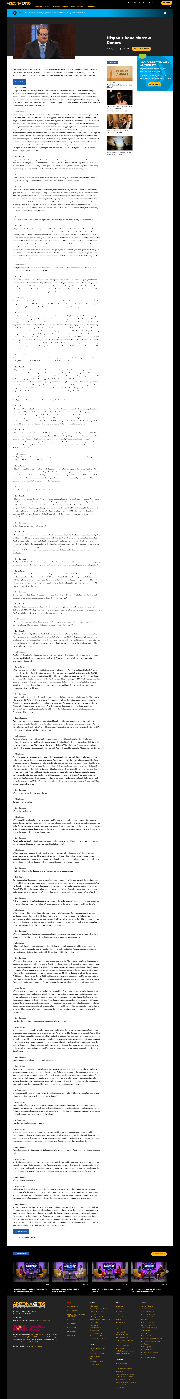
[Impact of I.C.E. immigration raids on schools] (110, 1263)
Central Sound (94, 1351)
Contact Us (144, 1333)
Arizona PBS (32, 1337)
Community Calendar (147, 1317)
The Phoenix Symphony (97, 1353)
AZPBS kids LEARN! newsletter (124, 1340)
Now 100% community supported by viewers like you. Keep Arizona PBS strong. (56, 13)
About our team (120, 1387)
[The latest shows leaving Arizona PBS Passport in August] (119, 137)
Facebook (72, 1324)
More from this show (141, 49)
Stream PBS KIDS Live (122, 1335)
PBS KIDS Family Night (122, 1337)
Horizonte (119, 1311)
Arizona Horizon (120, 1309)
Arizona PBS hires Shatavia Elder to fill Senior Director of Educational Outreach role (119, 109)
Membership (145, 1344)
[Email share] (129, 49)
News (118, 1303)
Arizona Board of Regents (33, 1346)
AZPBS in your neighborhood (124, 1369)
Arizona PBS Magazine (147, 1311)
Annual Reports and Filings (149, 1328)
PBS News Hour (120, 1322)
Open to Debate (120, 1317)
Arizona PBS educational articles (125, 1374)
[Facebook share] (121, 49)
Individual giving (146, 1347)
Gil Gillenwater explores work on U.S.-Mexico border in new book (146, 1290)
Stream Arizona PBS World (98, 1338)
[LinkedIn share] (125, 49)
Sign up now (154, 84)
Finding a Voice (94, 1364)
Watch (92, 1303)
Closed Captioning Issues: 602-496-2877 (76, 1315)
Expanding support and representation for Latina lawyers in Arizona (30, 1290)
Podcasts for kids (120, 1348)
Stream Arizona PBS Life (97, 1336)
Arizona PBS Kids (120, 1332)
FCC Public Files (72, 1307)
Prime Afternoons (95, 1330)
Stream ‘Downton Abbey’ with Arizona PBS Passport (117, 132)
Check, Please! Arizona (96, 1311)
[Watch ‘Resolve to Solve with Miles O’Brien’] (119, 67)
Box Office (144, 1320)
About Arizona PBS (146, 1309)
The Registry (119, 1371)
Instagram (72, 1328)
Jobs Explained (94, 1325)
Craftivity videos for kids (122, 1345)
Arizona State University (37, 1334)
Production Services (147, 1322)
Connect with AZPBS (147, 1306)
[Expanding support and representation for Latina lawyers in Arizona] (31, 1263)
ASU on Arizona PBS (96, 1333)
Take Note (93, 1359)
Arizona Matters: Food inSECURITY (100, 1320)
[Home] (19, 4)
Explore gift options (147, 1336)
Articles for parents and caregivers (126, 1351)
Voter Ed (118, 1320)
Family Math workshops (122, 1354)
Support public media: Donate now (151, 1338)
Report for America (121, 1385)
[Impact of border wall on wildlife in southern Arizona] (70, 1263)
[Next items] (167, 1271)
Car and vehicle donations (148, 1357)
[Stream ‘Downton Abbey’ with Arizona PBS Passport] (119, 115)
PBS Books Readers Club (148, 1325)
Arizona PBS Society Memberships (151, 1341)
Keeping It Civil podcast (96, 1362)
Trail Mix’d (93, 1314)
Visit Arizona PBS (146, 1330)
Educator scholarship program (124, 1379)
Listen (92, 1345)
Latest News (119, 1306)
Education (119, 1360)
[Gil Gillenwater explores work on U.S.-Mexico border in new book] (149, 1263)
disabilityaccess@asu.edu (41, 1320)
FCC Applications (73, 1311)
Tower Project (145, 1355)
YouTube (72, 1331)
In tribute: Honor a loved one (149, 1352)
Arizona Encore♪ (95, 1356)
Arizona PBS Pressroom (148, 1314)
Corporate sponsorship (148, 1349)
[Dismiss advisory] (165, 13)
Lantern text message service (124, 1343)
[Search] (170, 6)
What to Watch (94, 1306)
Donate (72, 1303)
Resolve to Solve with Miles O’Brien (100, 1309)
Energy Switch (94, 1322)
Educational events (121, 1366)
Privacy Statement (73, 1320)
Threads (72, 1335)
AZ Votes (118, 1314)
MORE (158, 1254)
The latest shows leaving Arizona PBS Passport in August (119, 153)
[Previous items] (12, 1271)
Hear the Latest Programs (97, 1348)
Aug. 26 (111, 83)
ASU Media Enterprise (20, 1337)
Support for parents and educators (126, 1382)
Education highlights (121, 1363)
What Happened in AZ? (97, 1317)
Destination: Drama (95, 1328)
